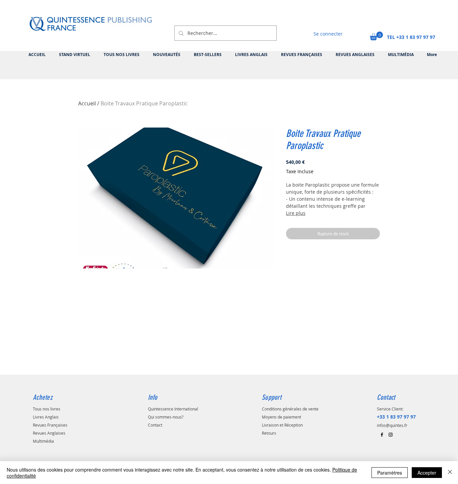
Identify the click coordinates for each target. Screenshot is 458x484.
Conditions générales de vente (290, 409)
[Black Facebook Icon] (382, 434)
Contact (155, 425)
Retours (269, 433)
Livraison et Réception (282, 425)
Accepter (426, 472)
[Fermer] (450, 473)
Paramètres (389, 472)
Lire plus (295, 213)
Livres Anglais (46, 417)
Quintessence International (173, 409)
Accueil (87, 103)
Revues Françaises (50, 425)
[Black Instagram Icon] (390, 434)
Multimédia (43, 441)
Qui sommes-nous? (165, 417)
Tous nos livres (46, 409)
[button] (376, 36)
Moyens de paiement (281, 417)
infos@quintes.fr (392, 425)
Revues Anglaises (49, 433)
